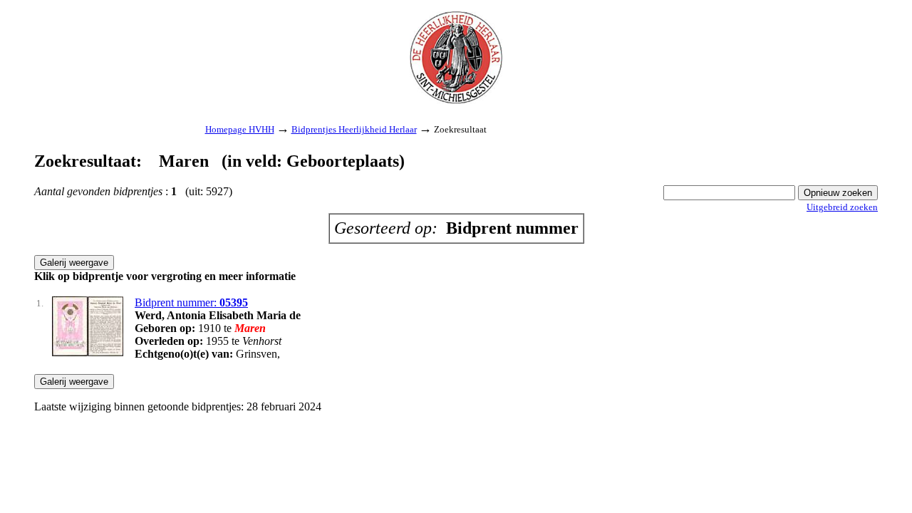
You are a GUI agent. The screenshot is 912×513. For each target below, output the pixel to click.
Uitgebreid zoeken (842, 207)
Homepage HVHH (239, 129)
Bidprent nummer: (191, 302)
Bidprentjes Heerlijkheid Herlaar (354, 129)
